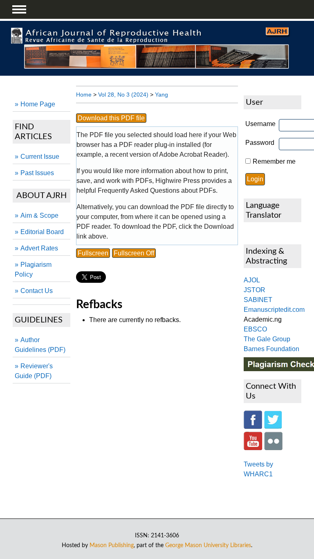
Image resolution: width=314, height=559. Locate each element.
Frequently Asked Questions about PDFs (157, 190)
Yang (161, 94)
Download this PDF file (111, 118)
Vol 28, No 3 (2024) (123, 94)
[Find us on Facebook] (253, 426)
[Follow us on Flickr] (273, 447)
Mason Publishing (112, 545)
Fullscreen (93, 253)
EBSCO (255, 329)
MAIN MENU (19, 9)
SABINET (258, 299)
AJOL (252, 280)
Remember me (274, 161)
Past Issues (37, 172)
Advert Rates (39, 248)
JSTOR (254, 289)
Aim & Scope (39, 215)
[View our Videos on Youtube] (253, 447)
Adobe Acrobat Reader (192, 154)
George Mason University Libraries (208, 545)
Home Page (37, 104)
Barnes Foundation (271, 348)
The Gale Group (267, 339)
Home (84, 94)
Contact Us (36, 290)
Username (260, 123)
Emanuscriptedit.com (274, 309)
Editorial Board (42, 231)
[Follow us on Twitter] (273, 426)
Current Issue (39, 156)
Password (259, 142)
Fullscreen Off (134, 253)
